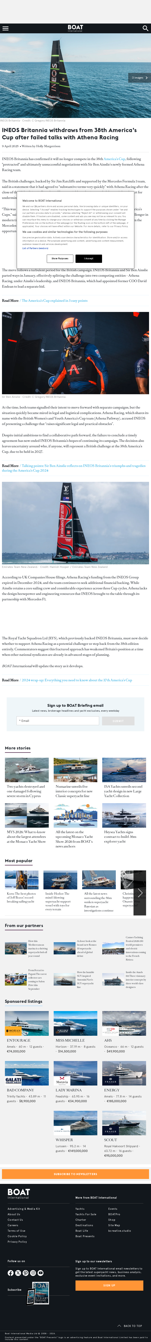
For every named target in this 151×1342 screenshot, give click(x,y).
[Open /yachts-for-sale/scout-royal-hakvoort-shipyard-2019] (124, 1123)
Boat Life (82, 1230)
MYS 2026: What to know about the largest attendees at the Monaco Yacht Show (26, 837)
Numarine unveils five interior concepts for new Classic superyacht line (74, 791)
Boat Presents (85, 1236)
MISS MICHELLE (70, 1040)
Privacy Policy (17, 1241)
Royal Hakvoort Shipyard (121, 1146)
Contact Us (15, 1219)
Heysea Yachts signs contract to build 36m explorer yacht (120, 837)
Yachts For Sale (86, 1214)
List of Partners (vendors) (35, 248)
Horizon (61, 1046)
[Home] (75, 28)
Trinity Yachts (16, 1096)
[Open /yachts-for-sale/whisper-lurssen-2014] (76, 1123)
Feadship (62, 1096)
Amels (11, 1046)
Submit (118, 721)
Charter (81, 1219)
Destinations (84, 1225)
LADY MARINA (69, 1090)
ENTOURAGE (18, 1040)
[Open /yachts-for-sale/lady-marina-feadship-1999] (76, 1073)
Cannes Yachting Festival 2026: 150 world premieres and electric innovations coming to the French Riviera (136, 948)
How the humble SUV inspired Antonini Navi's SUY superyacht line (85, 980)
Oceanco (110, 1046)
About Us (14, 1214)
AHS (108, 1040)
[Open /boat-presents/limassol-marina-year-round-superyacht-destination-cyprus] (16, 948)
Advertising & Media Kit (24, 1209)
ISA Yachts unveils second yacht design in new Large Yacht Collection (123, 791)
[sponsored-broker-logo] (13, 1035)
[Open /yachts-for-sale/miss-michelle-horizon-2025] (76, 1023)
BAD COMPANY (20, 1090)
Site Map (114, 1225)
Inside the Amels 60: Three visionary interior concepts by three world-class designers (136, 980)
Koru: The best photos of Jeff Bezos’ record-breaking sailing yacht (21, 897)
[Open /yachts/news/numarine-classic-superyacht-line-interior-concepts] (76, 770)
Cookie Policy (17, 1236)
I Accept (88, 258)
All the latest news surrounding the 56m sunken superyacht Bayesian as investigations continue (99, 902)
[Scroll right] (140, 892)
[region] (75, 230)
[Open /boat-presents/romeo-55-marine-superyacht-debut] (65, 948)
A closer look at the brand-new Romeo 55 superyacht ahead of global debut (87, 949)
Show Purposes (60, 258)
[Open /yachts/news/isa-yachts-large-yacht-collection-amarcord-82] (124, 770)
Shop (111, 1219)
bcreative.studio (119, 1230)
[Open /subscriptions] (34, 1294)
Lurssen (61, 1146)
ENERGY (112, 1090)
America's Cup (114, 159)
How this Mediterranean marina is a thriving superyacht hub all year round (38, 949)
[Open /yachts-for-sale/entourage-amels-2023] (27, 1023)
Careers (13, 1225)
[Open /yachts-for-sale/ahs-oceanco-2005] (124, 1023)
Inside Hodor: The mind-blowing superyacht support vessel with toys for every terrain (58, 901)
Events (112, 1209)
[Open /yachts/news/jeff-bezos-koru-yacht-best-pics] (22, 880)
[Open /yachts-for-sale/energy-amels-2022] (124, 1073)
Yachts (80, 1209)
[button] (139, 78)
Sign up (109, 1285)
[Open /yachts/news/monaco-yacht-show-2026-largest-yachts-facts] (27, 815)
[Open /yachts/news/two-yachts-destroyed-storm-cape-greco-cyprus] (27, 770)
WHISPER (64, 1140)
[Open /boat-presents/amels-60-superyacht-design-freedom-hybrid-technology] (113, 979)
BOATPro (114, 1214)
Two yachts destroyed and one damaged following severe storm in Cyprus (26, 791)
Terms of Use (16, 1230)
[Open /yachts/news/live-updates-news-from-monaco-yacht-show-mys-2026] (76, 815)
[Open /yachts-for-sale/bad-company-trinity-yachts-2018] (27, 1073)
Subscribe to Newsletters (75, 1174)
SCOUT (110, 1140)
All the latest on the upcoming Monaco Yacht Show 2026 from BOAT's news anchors (74, 839)
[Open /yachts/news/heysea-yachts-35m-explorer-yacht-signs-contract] (124, 815)
